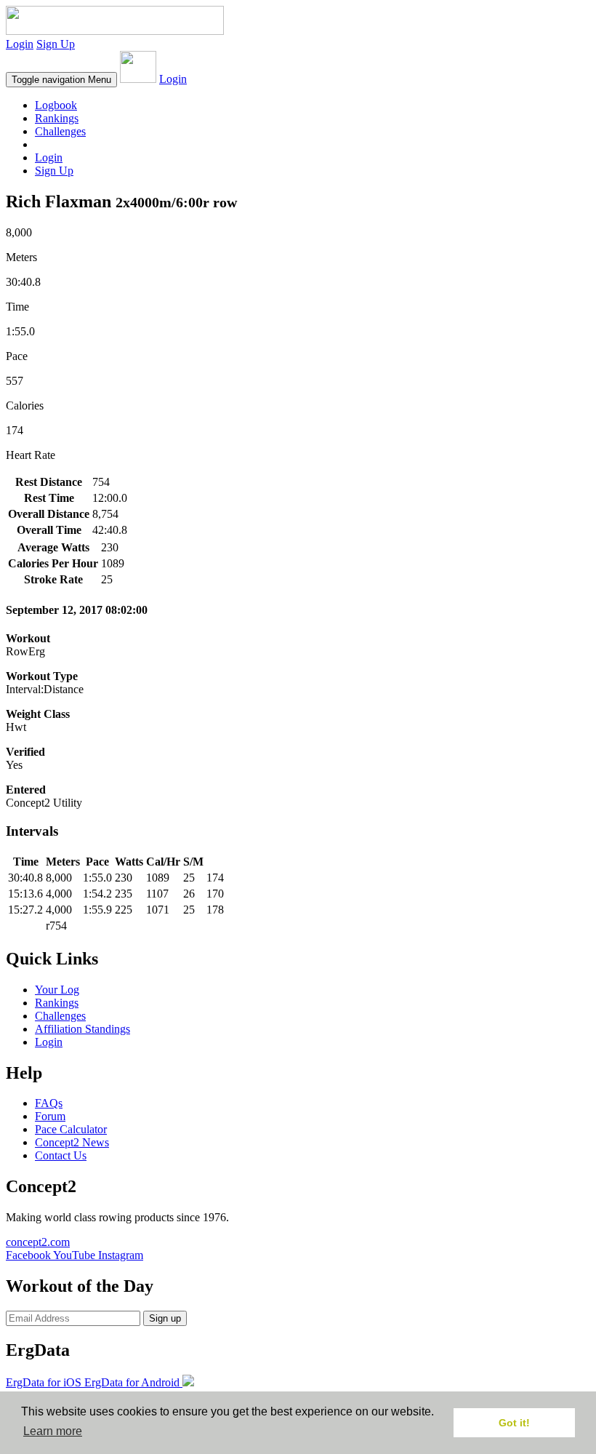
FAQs (49, 1103)
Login (19, 44)
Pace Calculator (71, 1129)
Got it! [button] (514, 1423)
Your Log (57, 989)
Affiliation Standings (82, 1029)
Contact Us (60, 1155)
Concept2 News (72, 1142)
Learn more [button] (52, 1431)
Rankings (56, 118)
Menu (61, 79)
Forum (50, 1116)
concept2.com (38, 1242)
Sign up (165, 1318)
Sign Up (55, 44)
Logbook (56, 105)
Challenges (60, 131)
